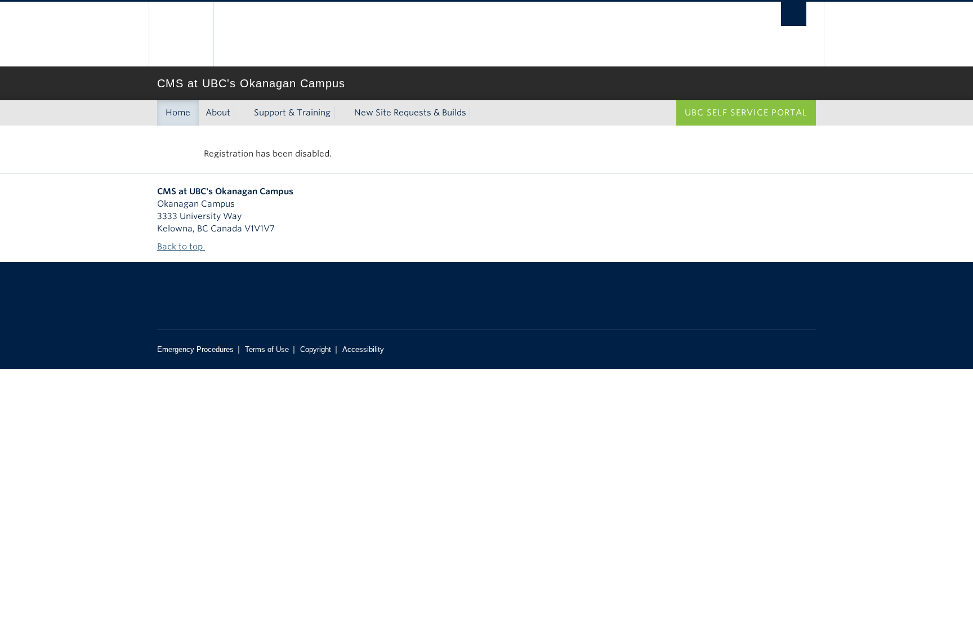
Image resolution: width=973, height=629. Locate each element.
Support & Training (292, 113)
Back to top (181, 247)
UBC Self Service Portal (746, 113)
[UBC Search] (793, 14)
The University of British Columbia (181, 34)
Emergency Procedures (195, 349)
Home (178, 113)
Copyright (315, 349)
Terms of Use (267, 349)
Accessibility (363, 349)
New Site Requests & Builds (410, 113)
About (218, 113)
